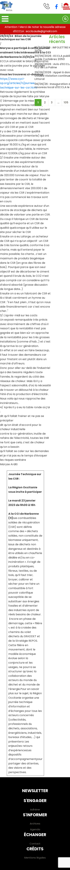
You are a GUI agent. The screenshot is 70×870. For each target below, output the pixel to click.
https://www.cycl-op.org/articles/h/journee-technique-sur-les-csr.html (18, 83)
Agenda (35, 829)
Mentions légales (35, 857)
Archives (35, 823)
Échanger (35, 834)
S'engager (35, 800)
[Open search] (65, 19)
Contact (35, 843)
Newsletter (35, 790)
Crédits (35, 849)
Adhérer (35, 809)
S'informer (35, 815)
